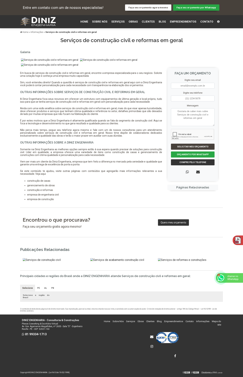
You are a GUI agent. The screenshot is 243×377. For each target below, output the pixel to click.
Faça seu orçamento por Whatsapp (196, 7)
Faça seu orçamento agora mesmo (148, 7)
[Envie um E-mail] (151, 336)
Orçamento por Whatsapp (193, 154)
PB (52, 288)
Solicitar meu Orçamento (192, 146)
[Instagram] (151, 346)
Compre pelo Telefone (192, 162)
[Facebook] (175, 356)
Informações (202, 321)
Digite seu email (193, 80)
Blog (162, 21)
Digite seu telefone (192, 92)
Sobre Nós (99, 21)
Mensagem (193, 105)
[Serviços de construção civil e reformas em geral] (49, 59)
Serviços (118, 21)
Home (84, 21)
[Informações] (218, 21)
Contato (206, 21)
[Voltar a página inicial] (38, 21)
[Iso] (167, 337)
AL (45, 288)
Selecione (27, 288)
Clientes (148, 21)
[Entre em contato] (198, 172)
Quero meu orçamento (173, 222)
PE (38, 288)
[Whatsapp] (187, 172)
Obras (133, 21)
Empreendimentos (183, 21)
